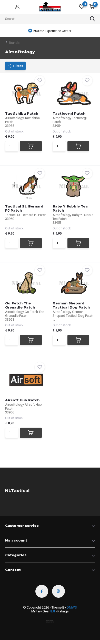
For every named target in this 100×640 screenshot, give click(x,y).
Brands (14, 43)
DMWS (72, 607)
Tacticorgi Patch (69, 113)
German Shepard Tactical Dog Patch (71, 305)
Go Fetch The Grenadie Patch (20, 305)
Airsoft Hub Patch (22, 400)
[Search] (92, 18)
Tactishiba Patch (21, 113)
